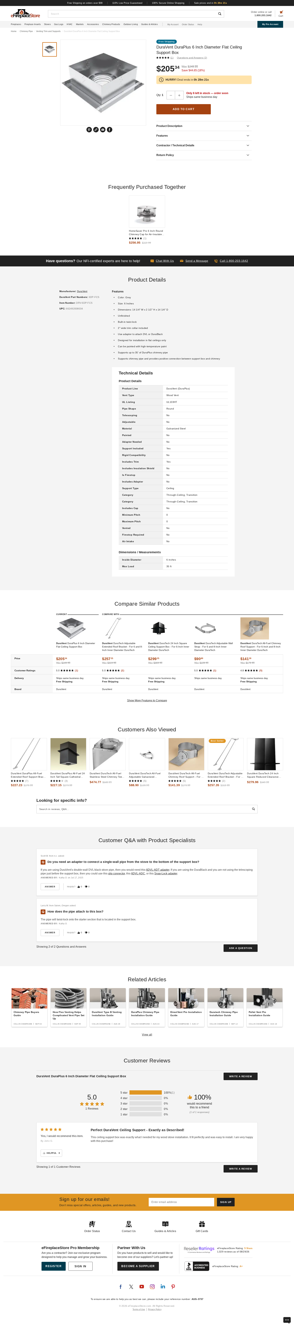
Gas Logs (58, 24)
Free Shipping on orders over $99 (85, 3)
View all (147, 1034)
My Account (172, 24)
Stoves (47, 24)
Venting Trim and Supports (48, 31)
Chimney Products (111, 24)
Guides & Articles (149, 24)
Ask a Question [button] (240, 948)
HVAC (69, 24)
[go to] (147, 211)
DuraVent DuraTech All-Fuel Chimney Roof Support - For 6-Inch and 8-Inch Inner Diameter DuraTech (186, 775)
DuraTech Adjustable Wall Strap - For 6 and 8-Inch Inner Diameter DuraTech (213, 646)
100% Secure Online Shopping (168, 3)
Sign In (80, 1266)
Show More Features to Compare (147, 700)
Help (200, 24)
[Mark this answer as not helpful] (86, 887)
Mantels (80, 24)
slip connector (116, 873)
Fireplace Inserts (32, 24)
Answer (50, 887)
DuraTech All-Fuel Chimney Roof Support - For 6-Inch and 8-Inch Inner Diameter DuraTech (260, 646)
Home (14, 31)
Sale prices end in (210, 3)
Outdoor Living (131, 24)
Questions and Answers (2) (192, 57)
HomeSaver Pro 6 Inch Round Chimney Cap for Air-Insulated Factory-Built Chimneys (146, 232)
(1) (172, 57)
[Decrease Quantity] (171, 95)
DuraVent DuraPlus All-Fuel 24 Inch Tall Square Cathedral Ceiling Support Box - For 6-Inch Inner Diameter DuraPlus (67, 775)
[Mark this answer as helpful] (78, 887)
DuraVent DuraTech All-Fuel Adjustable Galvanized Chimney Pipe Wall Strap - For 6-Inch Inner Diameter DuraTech (146, 775)
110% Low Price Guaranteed (127, 3)
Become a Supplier (138, 1266)
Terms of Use (139, 1309)
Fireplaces (16, 24)
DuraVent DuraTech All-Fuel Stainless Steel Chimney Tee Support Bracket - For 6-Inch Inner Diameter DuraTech (106, 775)
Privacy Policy (154, 1309)
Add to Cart (184, 109)
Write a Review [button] (240, 1076)
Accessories (93, 24)
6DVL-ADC (138, 873)
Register (53, 1266)
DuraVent (82, 291)
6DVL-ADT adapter (157, 869)
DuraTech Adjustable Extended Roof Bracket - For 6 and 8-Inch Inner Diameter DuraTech (122, 646)
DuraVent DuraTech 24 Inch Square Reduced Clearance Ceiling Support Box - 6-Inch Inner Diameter (263, 775)
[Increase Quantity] (179, 95)
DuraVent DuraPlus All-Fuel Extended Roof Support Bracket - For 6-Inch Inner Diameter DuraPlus (29, 775)
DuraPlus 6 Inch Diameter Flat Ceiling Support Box (75, 645)
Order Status (188, 24)
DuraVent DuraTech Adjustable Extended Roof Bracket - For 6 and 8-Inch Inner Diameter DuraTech (225, 775)
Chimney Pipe (26, 31)
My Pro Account (270, 24)
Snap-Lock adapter (165, 873)
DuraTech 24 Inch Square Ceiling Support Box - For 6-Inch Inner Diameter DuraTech (168, 646)
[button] (194, 261)
